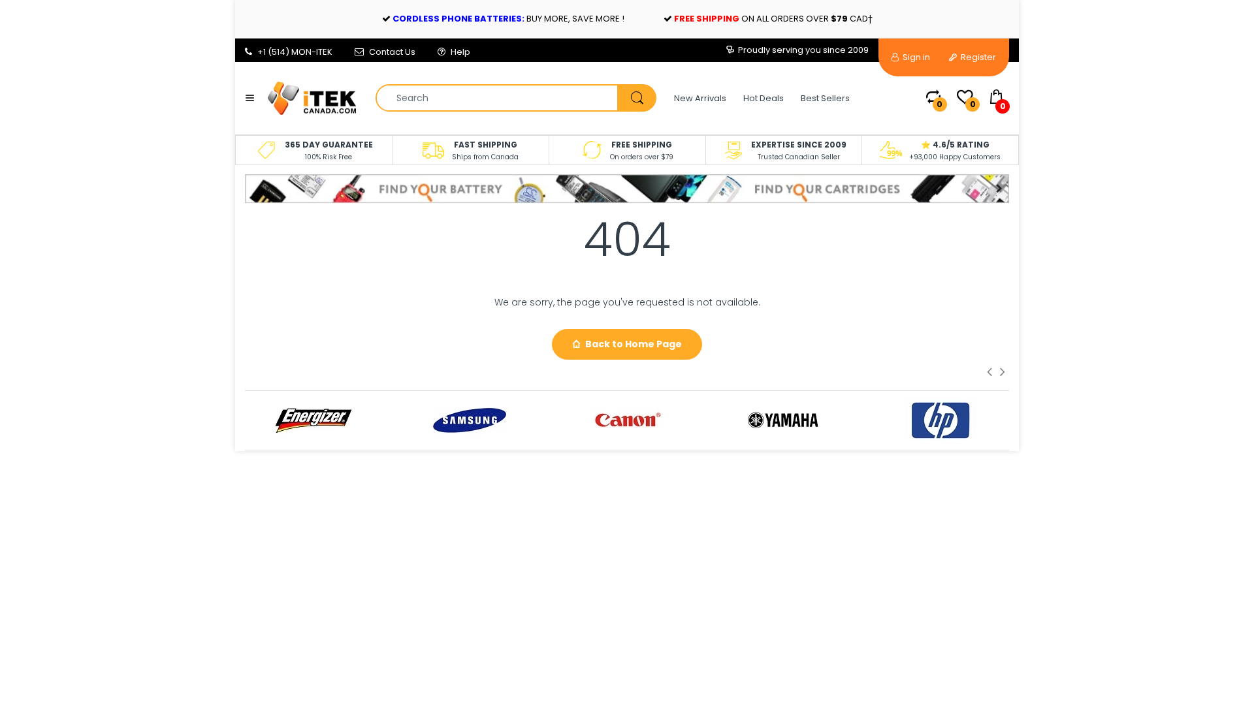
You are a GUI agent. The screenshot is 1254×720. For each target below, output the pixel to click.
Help (460, 52)
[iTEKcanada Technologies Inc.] (312, 97)
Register (977, 57)
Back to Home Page (633, 344)
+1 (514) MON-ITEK (294, 52)
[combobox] (515, 98)
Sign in (915, 57)
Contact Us (392, 52)
